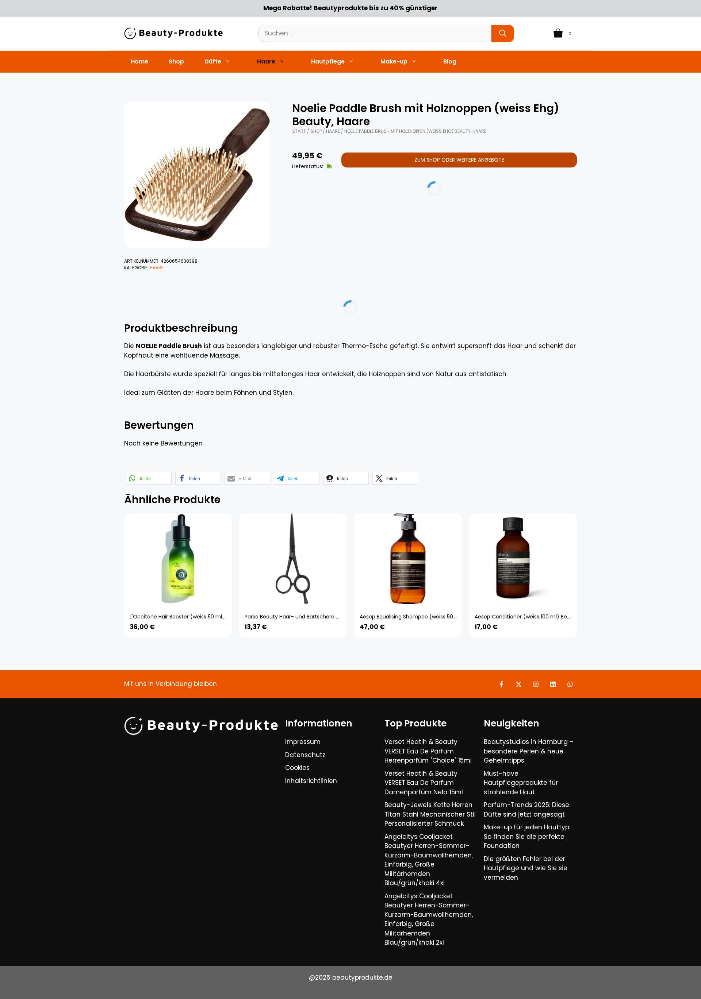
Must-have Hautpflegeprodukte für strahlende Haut (521, 782)
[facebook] (501, 684)
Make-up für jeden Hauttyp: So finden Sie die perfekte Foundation (527, 836)
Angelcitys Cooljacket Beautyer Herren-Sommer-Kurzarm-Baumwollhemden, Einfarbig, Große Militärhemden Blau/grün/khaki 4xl (428, 860)
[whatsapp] (570, 684)
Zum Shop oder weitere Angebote (459, 159)
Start (299, 131)
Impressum (303, 741)
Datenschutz (305, 755)
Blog (449, 61)
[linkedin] (553, 684)
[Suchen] (502, 33)
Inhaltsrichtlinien (311, 780)
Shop (176, 61)
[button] (149, 478)
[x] (518, 684)
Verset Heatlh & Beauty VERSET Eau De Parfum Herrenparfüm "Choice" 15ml (428, 751)
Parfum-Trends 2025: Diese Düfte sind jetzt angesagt (526, 810)
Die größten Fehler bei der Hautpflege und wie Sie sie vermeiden (525, 868)
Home (139, 61)
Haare (266, 61)
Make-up (393, 61)
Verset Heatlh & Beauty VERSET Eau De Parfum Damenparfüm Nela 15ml (423, 782)
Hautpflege (328, 61)
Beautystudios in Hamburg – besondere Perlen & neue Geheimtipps (529, 751)
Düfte (212, 61)
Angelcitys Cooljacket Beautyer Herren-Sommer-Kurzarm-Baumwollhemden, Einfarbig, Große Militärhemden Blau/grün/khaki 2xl (428, 919)
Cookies (297, 767)
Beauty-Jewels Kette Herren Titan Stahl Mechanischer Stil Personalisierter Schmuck (430, 814)
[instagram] (536, 684)
